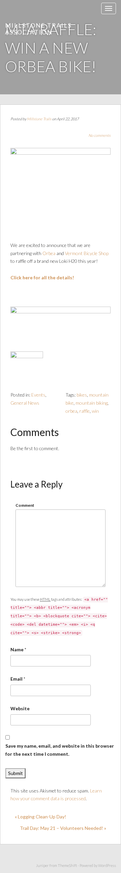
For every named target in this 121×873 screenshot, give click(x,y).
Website (20, 708)
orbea (71, 411)
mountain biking (92, 403)
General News (24, 403)
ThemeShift (67, 865)
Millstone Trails (39, 119)
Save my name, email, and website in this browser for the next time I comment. (59, 750)
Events (38, 395)
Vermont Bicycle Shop (87, 253)
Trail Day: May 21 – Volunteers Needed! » (63, 828)
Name (17, 649)
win (95, 411)
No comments (99, 135)
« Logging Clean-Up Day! (40, 816)
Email (16, 679)
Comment (24, 505)
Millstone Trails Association (38, 29)
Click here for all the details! (42, 277)
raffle (84, 411)
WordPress (107, 865)
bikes (82, 395)
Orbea (48, 253)
